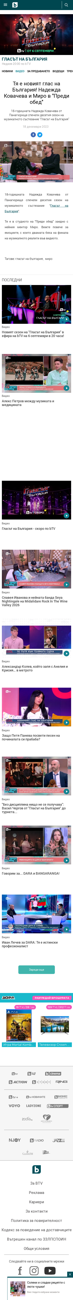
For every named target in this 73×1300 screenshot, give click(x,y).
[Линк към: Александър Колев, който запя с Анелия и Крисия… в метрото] (36, 780)
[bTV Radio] (36, 1269)
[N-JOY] (14, 1269)
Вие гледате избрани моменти (43, 1291)
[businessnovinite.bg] (59, 1225)
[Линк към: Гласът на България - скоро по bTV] (36, 514)
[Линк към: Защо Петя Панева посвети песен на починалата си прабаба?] (36, 849)
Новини (7, 71)
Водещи (58, 71)
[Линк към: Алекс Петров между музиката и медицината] (36, 387)
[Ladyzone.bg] (32, 1234)
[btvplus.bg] (12, 1225)
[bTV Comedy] (31, 1202)
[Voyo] (13, 1234)
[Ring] (60, 1210)
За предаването (38, 71)
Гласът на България (24, 59)
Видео (20, 71)
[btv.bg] (15, 1202)
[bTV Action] (16, 1211)
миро (48, 259)
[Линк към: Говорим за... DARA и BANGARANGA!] (36, 987)
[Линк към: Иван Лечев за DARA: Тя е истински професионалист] (36, 1056)
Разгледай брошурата (52, 1126)
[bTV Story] (39, 1211)
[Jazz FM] (58, 1269)
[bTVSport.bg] (55, 1234)
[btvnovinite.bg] (35, 1225)
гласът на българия (29, 259)
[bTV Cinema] (53, 1202)
